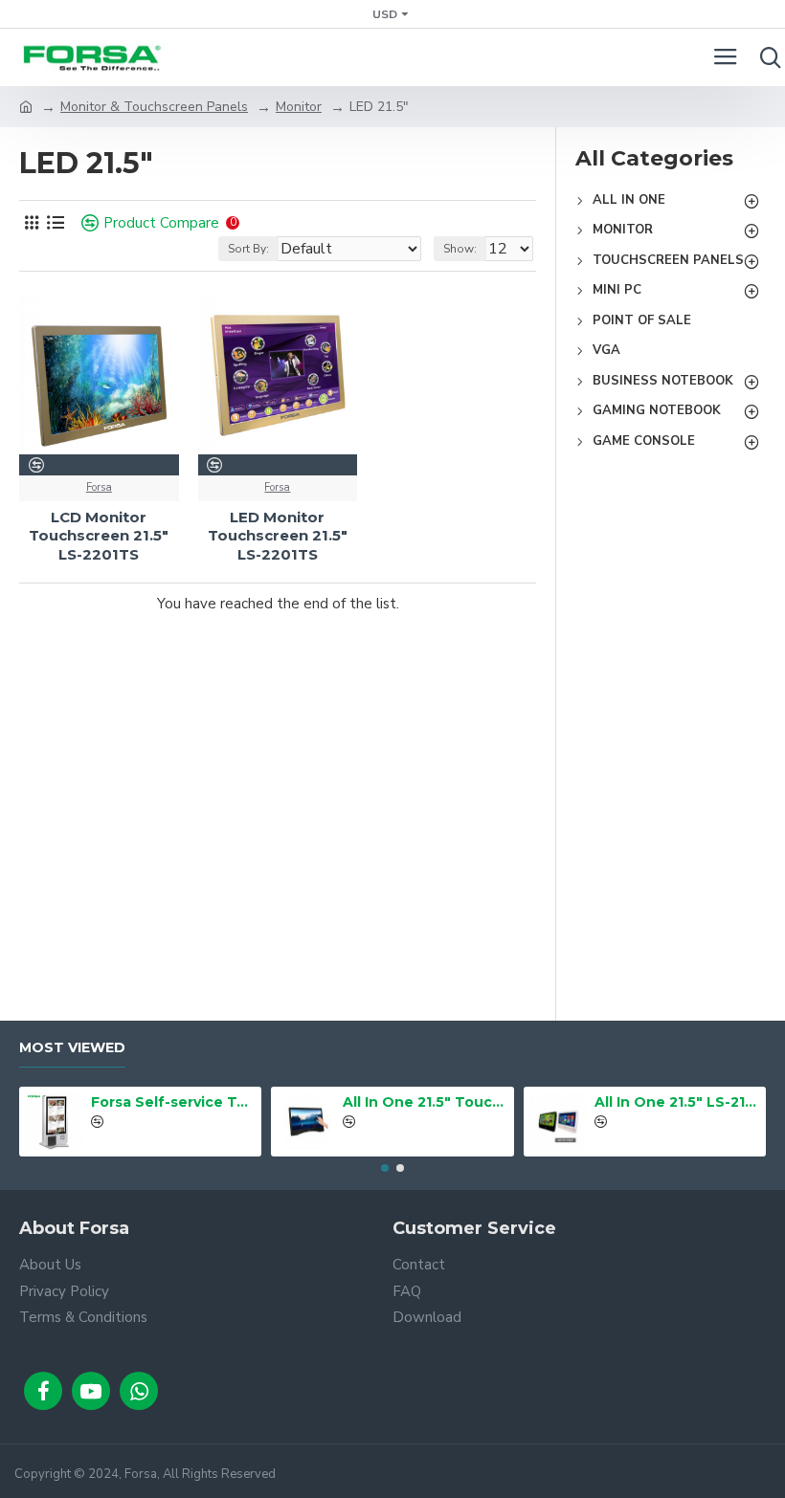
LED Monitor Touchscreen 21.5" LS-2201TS (278, 535)
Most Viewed (72, 1048)
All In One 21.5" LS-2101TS (676, 1102)
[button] (385, 1168)
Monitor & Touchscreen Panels (154, 107)
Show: (460, 248)
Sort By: (248, 248)
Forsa (99, 487)
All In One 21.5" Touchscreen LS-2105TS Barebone (424, 1102)
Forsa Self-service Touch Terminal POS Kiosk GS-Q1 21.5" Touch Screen (173, 1102)
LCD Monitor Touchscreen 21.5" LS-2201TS (98, 535)
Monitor (299, 107)
